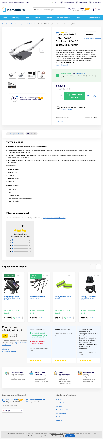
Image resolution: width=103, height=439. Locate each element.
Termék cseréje (61, 413)
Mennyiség (58, 96)
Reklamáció (60, 406)
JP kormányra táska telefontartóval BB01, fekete (12, 298)
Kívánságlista (83, 2)
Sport (22, 24)
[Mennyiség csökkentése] (61, 97)
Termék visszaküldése (63, 410)
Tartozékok (14, 24)
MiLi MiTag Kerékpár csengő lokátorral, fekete (88, 298)
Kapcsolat (59, 420)
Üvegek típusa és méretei (16, 2)
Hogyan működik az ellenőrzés (54, 218)
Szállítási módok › (81, 73)
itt (41, 436)
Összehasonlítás (69, 2)
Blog (27, 2)
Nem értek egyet (57, 436)
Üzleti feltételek (61, 403)
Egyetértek (70, 436)
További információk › (63, 65)
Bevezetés (5, 24)
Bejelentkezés (97, 2)
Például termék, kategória (46, 10)
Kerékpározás (31, 24)
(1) (61, 32)
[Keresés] (35, 9)
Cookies (58, 417)
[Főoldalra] (13, 9)
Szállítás (4, 2)
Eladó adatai (60, 122)
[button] (42, 50)
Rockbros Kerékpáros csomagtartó (37, 297)
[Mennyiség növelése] (61, 95)
